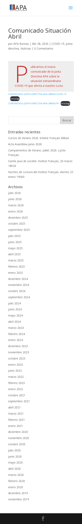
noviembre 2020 (18, 438)
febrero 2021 (16, 420)
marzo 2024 (16, 328)
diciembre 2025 (18, 217)
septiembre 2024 (19, 297)
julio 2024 (14, 303)
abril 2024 (14, 321)
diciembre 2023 (18, 346)
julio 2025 (14, 236)
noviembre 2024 (18, 285)
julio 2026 (14, 193)
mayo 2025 (15, 248)
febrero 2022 (16, 383)
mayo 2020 (15, 462)
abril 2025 (14, 254)
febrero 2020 (16, 481)
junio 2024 (15, 309)
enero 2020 (15, 487)
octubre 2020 (16, 444)
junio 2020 (15, 456)
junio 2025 (15, 242)
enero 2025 (15, 273)
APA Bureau (21, 44)
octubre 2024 (16, 291)
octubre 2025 (16, 223)
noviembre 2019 (18, 499)
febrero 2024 (16, 334)
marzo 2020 (16, 475)
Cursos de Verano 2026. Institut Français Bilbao (38, 138)
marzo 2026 (16, 205)
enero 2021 (15, 426)
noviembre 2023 (18, 352)
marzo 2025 (16, 260)
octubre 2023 (16, 358)
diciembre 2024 (18, 279)
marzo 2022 (16, 377)
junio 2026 (15, 199)
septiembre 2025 (19, 230)
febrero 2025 (16, 266)
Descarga (15, 98)
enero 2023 (15, 364)
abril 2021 (14, 407)
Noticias (25, 48)
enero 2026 (15, 211)
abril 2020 (14, 468)
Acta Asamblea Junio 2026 (25, 144)
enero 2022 (15, 389)
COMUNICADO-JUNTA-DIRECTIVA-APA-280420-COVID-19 (37, 94)
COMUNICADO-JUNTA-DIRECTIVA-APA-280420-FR (33, 103)
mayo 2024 (15, 315)
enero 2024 (15, 340)
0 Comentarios (43, 48)
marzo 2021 (16, 413)
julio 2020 (14, 450)
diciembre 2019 (18, 493)
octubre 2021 (16, 395)
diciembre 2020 (18, 432)
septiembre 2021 (19, 401)
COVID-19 (58, 44)
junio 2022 (15, 370)
